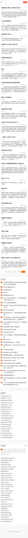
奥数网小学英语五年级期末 (8, 480)
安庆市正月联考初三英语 (7, 486)
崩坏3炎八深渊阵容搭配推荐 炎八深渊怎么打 (12, 163)
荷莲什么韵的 (4, 231)
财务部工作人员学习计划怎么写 (9, 44)
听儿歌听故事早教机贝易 (7, 418)
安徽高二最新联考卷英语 (7, 491)
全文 (19, 16)
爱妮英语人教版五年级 (6, 484)
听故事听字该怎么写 (6, 411)
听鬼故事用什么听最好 (6, 422)
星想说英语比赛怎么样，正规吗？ (12, 342)
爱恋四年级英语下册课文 (7, 469)
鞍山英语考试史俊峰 (6, 493)
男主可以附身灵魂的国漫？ (10, 302)
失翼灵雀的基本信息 (6, 57)
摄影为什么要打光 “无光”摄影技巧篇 (10, 257)
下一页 (23, 271)
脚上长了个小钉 (5, 178)
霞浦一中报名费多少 (6, 97)
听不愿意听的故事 (5, 431)
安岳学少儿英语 (5, 482)
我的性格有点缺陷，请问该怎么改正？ (11, 7)
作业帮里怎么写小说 (8, 332)
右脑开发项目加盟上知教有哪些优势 (10, 82)
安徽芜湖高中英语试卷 (6, 506)
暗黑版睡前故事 (5, 462)
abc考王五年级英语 (6, 497)
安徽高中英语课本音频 (6, 504)
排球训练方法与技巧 (6, 150)
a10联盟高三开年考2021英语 (8, 467)
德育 (2, 69)
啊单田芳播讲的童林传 (6, 460)
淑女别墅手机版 (7, 290)
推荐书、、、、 (7, 292)
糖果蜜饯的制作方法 (8, 295)
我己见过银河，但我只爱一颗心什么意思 (13, 357)
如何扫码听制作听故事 (6, 437)
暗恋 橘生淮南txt (5, 510)
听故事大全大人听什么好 (7, 402)
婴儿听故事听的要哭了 (6, 433)
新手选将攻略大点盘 (6, 203)
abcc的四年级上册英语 (6, 515)
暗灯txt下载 (3, 502)
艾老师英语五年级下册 (6, 473)
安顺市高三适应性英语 (6, 478)
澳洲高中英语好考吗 (6, 512)
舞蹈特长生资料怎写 (6, 218)
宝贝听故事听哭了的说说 (7, 415)
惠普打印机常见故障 (8, 310)
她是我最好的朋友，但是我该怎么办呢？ (13, 355)
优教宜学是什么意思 (6, 109)
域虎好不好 (4, 188)
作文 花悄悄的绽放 (6, 21)
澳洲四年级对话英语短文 (7, 519)
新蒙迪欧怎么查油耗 (6, 243)
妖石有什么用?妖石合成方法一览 (9, 122)
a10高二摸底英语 (5, 488)
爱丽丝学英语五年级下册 (7, 499)
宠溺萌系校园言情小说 (9, 375)
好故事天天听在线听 (6, 426)
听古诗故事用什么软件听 (7, 435)
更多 (25, 445)
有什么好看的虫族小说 (9, 287)
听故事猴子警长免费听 (6, 400)
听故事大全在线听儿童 (6, 428)
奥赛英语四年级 (5, 517)
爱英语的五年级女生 (6, 464)
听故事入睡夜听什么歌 (6, 409)
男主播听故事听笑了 (6, 413)
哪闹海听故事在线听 (6, 407)
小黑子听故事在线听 (6, 420)
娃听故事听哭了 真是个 (6, 404)
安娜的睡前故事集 (5, 495)
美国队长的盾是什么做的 (9, 329)
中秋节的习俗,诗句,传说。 (10, 360)
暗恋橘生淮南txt (5, 471)
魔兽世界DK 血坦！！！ (7, 34)
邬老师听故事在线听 (6, 396)
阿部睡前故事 (4, 508)
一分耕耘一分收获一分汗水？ (8, 137)
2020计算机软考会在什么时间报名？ (12, 363)
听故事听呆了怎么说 (6, 398)
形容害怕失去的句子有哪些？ (10, 352)
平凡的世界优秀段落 (8, 349)
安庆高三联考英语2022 (6, 521)
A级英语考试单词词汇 (6, 475)
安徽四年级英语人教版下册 (8, 458)
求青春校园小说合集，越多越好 (11, 326)
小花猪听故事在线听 (6, 424)
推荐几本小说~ (7, 339)
